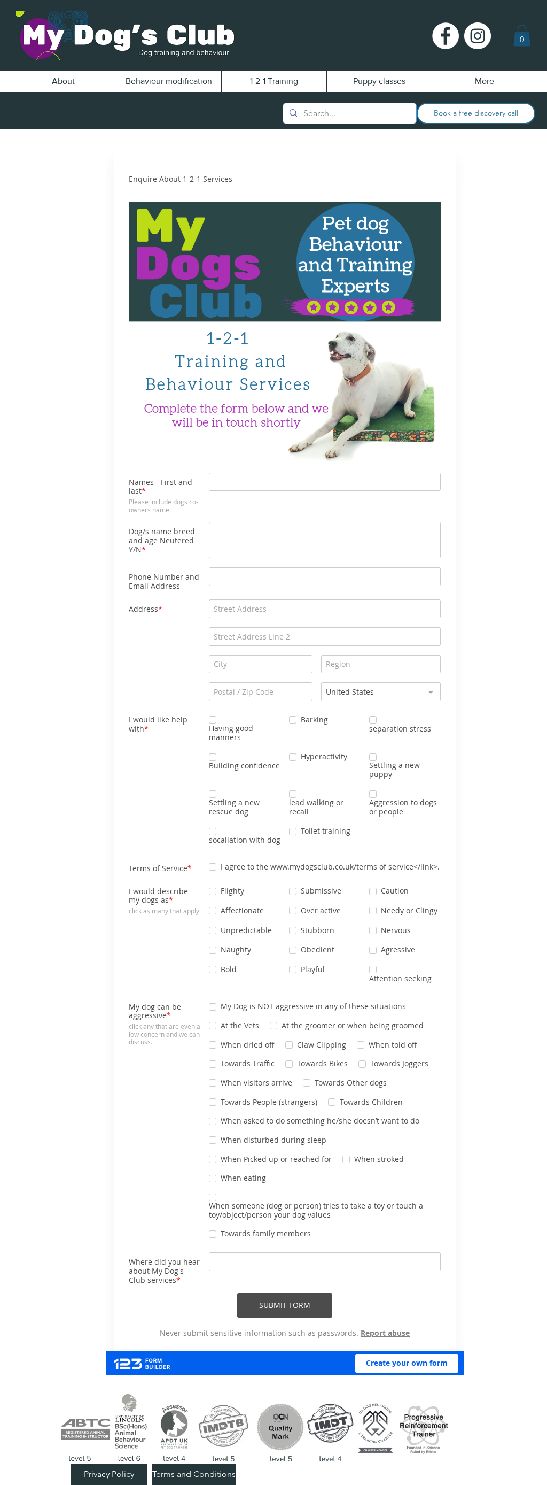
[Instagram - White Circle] (477, 35)
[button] (522, 36)
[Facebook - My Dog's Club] (445, 35)
